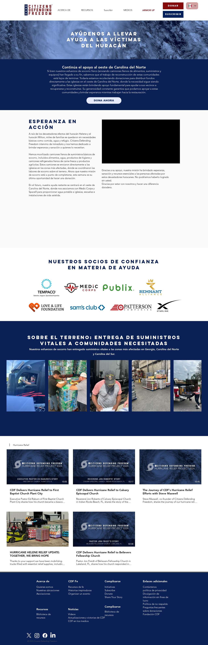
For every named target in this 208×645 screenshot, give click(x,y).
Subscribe (110, 590)
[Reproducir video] (37, 467)
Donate (109, 593)
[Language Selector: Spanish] (192, 5)
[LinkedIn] (53, 635)
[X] (29, 635)
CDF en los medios (78, 621)
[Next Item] (192, 386)
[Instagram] (37, 635)
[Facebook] (45, 635)
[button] (67, 10)
